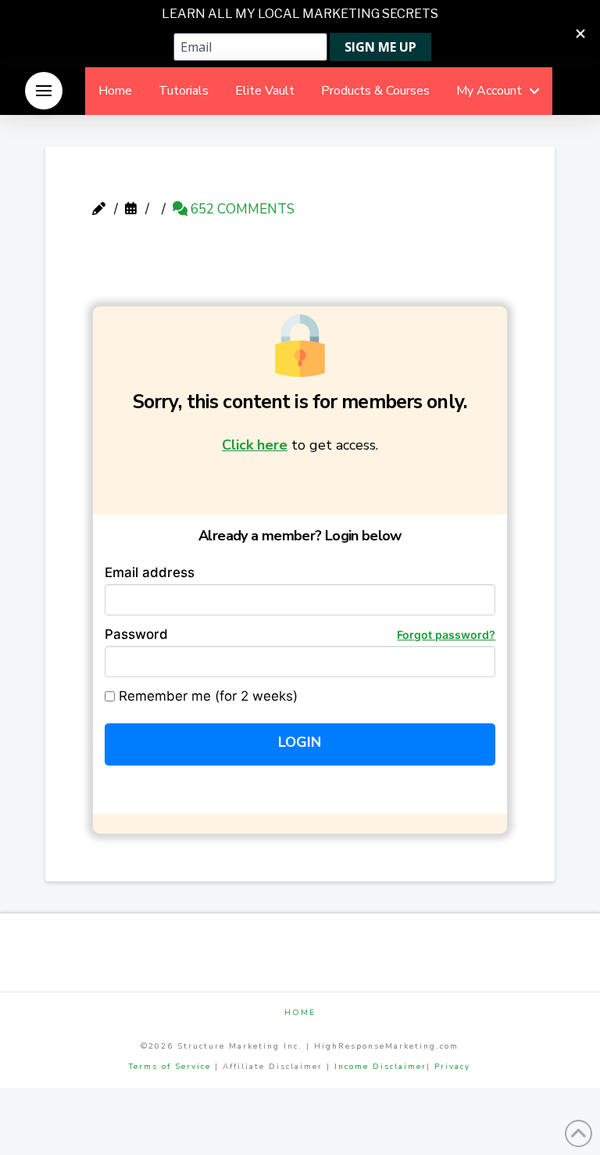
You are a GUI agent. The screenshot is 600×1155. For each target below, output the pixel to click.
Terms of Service (170, 1066)
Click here (255, 445)
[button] (43, 90)
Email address (150, 572)
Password (300, 634)
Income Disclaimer (380, 1066)
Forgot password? (446, 634)
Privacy (452, 1066)
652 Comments (241, 209)
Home (300, 1013)
